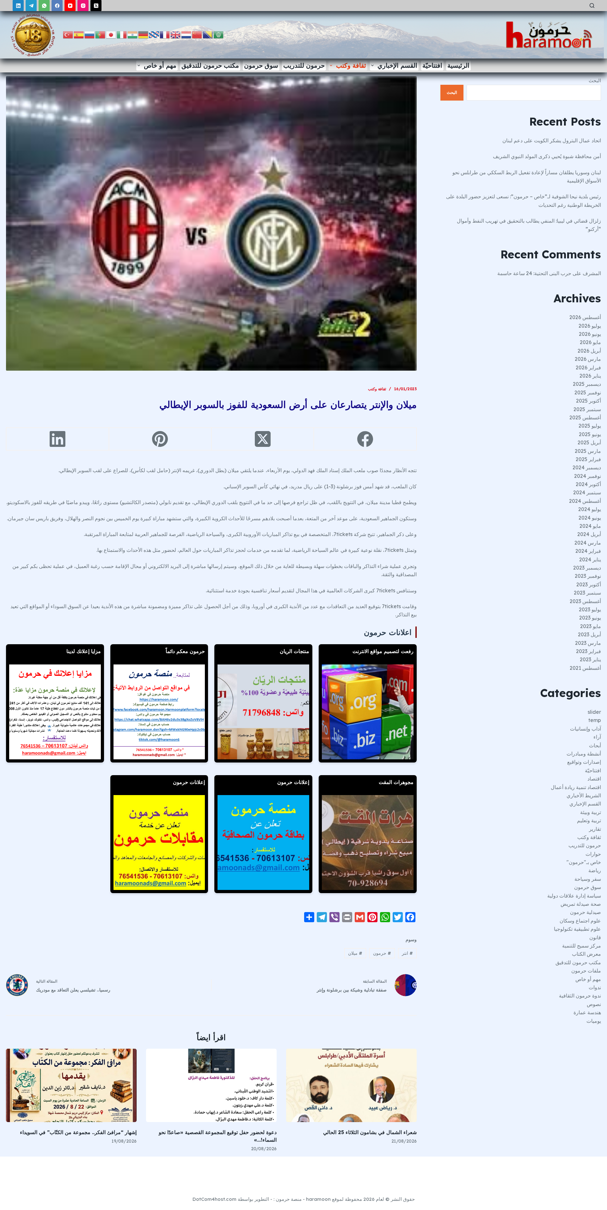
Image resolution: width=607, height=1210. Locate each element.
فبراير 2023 (588, 651)
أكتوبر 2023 (588, 584)
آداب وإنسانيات (585, 728)
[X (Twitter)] (95, 5)
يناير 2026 (590, 376)
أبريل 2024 (589, 534)
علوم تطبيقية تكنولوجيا (577, 929)
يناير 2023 (590, 659)
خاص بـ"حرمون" (584, 862)
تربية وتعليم (589, 820)
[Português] (100, 34)
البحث (595, 80)
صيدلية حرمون (585, 912)
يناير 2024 (590, 559)
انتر (407, 953)
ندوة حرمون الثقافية (580, 995)
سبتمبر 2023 (587, 593)
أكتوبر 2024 (588, 484)
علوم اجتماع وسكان (580, 920)
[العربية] (218, 34)
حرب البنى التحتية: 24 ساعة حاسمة (534, 273)
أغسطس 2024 (585, 501)
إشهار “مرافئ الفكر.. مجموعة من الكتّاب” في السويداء (78, 1132)
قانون (595, 937)
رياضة (594, 870)
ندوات (595, 987)
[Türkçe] (68, 34)
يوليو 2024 (589, 509)
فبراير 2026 (588, 367)
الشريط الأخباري (584, 795)
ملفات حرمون (586, 970)
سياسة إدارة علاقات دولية (574, 895)
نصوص (594, 1004)
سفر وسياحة (587, 879)
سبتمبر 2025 (587, 409)
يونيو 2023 (590, 617)
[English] (175, 34)
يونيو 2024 (590, 518)
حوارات (593, 854)
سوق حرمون (261, 65)
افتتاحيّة (432, 65)
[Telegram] (31, 5)
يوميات (593, 1021)
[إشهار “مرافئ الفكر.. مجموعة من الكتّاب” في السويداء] (71, 1085)
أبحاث (595, 745)
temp (594, 720)
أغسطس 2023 (585, 601)
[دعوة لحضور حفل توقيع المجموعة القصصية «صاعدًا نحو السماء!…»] (211, 1085)
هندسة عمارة (587, 1012)
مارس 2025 (588, 451)
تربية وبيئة (590, 812)
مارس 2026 (588, 359)
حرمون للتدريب (304, 65)
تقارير (595, 829)
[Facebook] (57, 5)
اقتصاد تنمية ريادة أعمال (576, 787)
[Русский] (89, 34)
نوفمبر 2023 (588, 576)
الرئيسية (458, 65)
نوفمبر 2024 (587, 476)
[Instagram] (83, 5)
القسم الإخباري (397, 65)
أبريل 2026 (589, 351)
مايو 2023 (590, 626)
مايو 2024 (590, 526)
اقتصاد (594, 778)
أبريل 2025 (589, 442)
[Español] (79, 34)
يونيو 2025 (590, 434)
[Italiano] (122, 34)
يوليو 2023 (590, 609)
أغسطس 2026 (585, 317)
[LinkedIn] (18, 5)
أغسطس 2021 (585, 668)
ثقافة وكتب (351, 65)
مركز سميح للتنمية (581, 945)
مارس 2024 (587, 543)
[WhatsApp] (44, 5)
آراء (597, 737)
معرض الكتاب (586, 954)
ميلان (355, 953)
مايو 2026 (590, 342)
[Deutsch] (143, 34)
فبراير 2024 (588, 551)
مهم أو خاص (160, 65)
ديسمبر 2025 (587, 384)
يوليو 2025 (590, 426)
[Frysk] (154, 34)
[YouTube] (70, 5)
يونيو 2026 (590, 334)
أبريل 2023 (589, 634)
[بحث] (592, 5)
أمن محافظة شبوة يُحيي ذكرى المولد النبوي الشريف (547, 156)
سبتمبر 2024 (587, 492)
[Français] (165, 34)
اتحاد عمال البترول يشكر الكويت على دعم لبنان (551, 140)
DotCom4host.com (214, 1199)
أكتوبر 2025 (588, 401)
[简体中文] (197, 34)
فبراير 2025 (588, 459)
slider (594, 712)
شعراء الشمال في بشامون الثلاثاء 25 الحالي (370, 1132)
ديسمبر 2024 (587, 467)
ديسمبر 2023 (587, 568)
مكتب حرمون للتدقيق (210, 65)
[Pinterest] (160, 439)
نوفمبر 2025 (587, 392)
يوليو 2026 (590, 326)
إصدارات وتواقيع (584, 762)
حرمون (382, 953)
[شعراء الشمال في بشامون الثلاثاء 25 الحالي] (351, 1085)
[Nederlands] (186, 34)
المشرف (592, 273)
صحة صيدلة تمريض (581, 904)
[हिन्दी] (132, 34)
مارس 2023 (588, 643)
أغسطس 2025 (585, 417)
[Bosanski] (208, 34)
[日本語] (111, 34)
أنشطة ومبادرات (584, 753)
